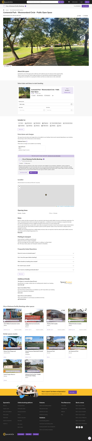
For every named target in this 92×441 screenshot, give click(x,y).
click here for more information (54, 155)
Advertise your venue (43, 411)
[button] (46, 42)
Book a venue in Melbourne (81, 417)
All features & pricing (43, 414)
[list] (9, 414)
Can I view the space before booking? (27, 257)
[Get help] (89, 438)
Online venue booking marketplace (46, 429)
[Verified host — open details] (25, 6)
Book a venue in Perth (80, 405)
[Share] (19, 310)
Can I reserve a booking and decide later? (28, 269)
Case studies (63, 405)
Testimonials (5, 417)
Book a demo (20, 427)
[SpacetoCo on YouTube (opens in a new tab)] (79, 427)
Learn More (20, 284)
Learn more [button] (20, 292)
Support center (6, 408)
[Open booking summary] (69, 2)
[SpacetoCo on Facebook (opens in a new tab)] (77, 427)
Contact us (5, 423)
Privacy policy (5, 414)
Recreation (20, 420)
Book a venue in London (80, 420)
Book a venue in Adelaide (80, 408)
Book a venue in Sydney (80, 414)
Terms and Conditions (7, 411)
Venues (19, 414)
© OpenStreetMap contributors (69, 206)
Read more (20, 232)
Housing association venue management (47, 426)
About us (5, 405)
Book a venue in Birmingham (81, 423)
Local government (21, 405)
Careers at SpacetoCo (7, 420)
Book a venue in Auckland (81, 411)
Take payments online (43, 408)
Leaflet (58, 206)
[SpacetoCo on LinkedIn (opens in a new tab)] (82, 427)
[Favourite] (21, 310)
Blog (62, 414)
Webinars (63, 411)
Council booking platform (44, 420)
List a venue (20, 424)
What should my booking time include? (27, 261)
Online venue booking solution (45, 405)
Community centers (21, 408)
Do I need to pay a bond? (24, 265)
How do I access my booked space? (26, 253)
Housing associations (22, 411)
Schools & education (22, 417)
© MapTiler (61, 206)
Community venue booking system (46, 423)
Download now (22, 299)
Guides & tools (64, 408)
